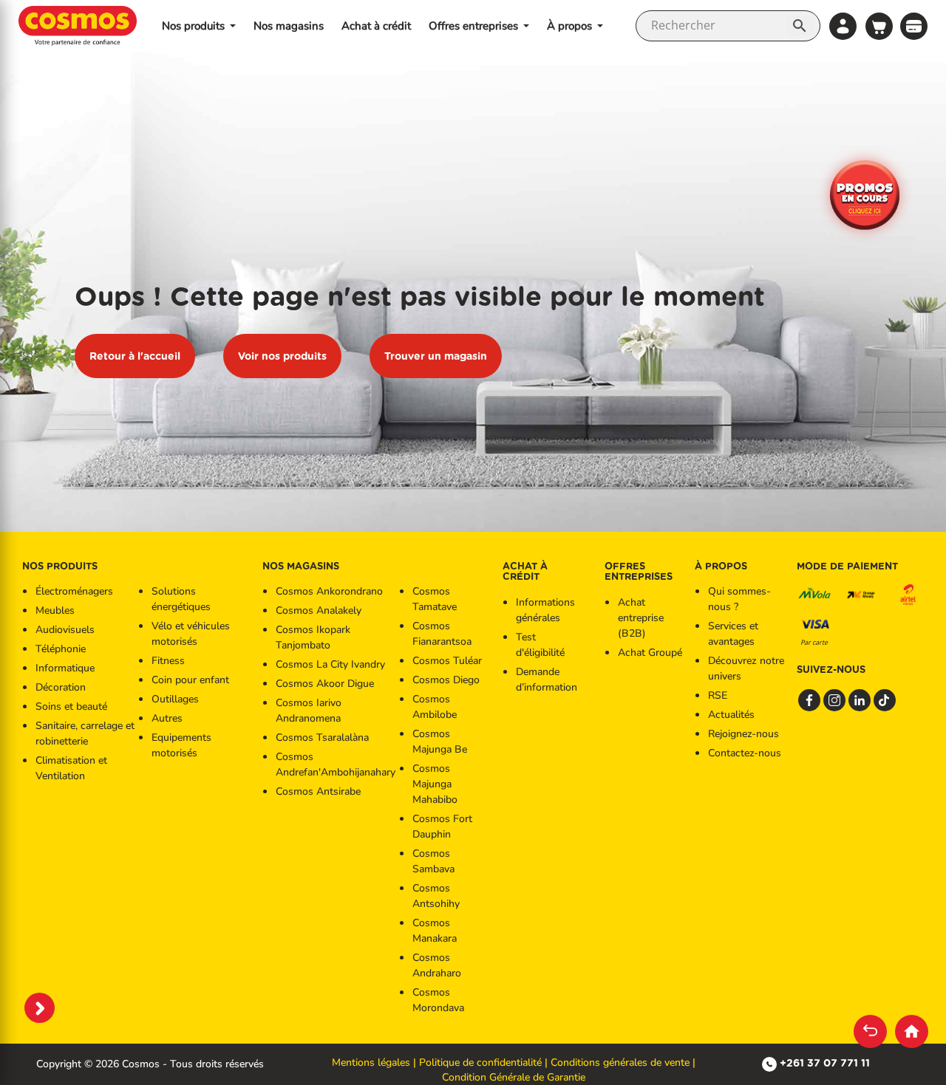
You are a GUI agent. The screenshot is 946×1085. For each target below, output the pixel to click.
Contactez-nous (744, 753)
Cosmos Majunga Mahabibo (434, 784)
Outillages (175, 699)
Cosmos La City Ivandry (330, 664)
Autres (167, 718)
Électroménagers (74, 591)
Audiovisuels (65, 630)
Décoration (60, 687)
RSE (717, 695)
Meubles (55, 610)
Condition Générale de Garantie (513, 1077)
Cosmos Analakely (318, 610)
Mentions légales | (375, 1062)
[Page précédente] (870, 1031)
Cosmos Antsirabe (318, 791)
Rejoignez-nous (743, 734)
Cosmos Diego (446, 680)
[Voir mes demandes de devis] (914, 25)
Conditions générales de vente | (623, 1062)
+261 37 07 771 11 (825, 1063)
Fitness (168, 661)
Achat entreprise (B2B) (641, 617)
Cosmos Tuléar (447, 661)
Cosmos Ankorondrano (329, 591)
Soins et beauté (71, 706)
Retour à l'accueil (134, 356)
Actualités (731, 715)
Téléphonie (60, 649)
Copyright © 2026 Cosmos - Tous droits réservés (150, 1064)
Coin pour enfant (190, 680)
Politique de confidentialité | (485, 1062)
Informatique (65, 668)
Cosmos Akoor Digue (325, 684)
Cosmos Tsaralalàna (322, 737)
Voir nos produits (282, 356)
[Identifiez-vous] (843, 26)
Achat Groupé (650, 653)
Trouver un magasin (435, 356)
